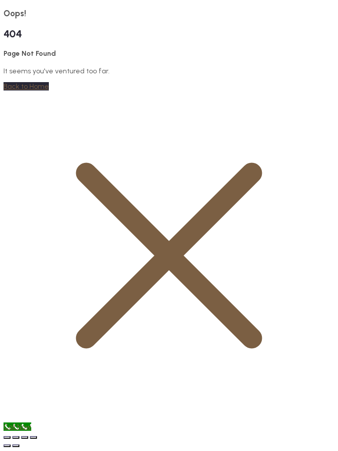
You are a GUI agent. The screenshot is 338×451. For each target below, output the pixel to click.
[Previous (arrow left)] (7, 445)
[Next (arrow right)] (15, 445)
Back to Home (26, 86)
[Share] (24, 437)
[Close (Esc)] (33, 437)
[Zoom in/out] (7, 437)
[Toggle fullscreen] (15, 437)
